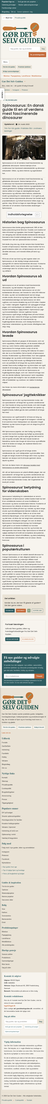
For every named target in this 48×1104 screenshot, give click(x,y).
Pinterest (25, 90)
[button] (2, 94)
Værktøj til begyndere (10, 838)
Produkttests (6, 958)
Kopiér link (37, 610)
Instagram (15, 90)
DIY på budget (7, 812)
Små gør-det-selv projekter (27, 2)
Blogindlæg (5, 12)
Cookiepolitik (6, 788)
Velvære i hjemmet (8, 827)
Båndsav (7, 76)
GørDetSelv (6, 746)
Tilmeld (39, 676)
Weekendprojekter (8, 893)
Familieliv (5, 753)
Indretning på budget (9, 5)
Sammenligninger (8, 961)
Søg (43, 49)
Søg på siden (6, 967)
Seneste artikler (7, 954)
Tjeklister (5, 890)
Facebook (9, 610)
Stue (3, 909)
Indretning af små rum (10, 831)
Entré (3, 922)
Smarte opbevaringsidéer (11, 816)
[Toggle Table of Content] (36, 215)
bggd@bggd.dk (9, 1006)
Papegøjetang (16, 76)
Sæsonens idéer (7, 900)
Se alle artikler (12, 639)
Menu (5, 62)
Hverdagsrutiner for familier (12, 820)
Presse (4, 799)
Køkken (4, 912)
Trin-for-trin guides (8, 886)
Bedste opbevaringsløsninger (28, 5)
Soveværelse (6, 916)
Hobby (4, 757)
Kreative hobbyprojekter (10, 823)
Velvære (5, 761)
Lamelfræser (26, 76)
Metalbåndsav (36, 76)
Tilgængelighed (7, 803)
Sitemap (5, 781)
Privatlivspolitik (20, 18)
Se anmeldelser (28, 639)
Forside (4, 742)
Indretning (5, 750)
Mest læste (6, 964)
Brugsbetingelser (8, 792)
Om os (13, 12)
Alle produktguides (8, 945)
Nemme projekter (7, 896)
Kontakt (4, 777)
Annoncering (6, 796)
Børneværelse (6, 919)
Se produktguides (37, 55)
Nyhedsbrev (6, 90)
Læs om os (6, 733)
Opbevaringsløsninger (12, 1031)
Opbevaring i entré (9, 834)
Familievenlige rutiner (9, 8)
